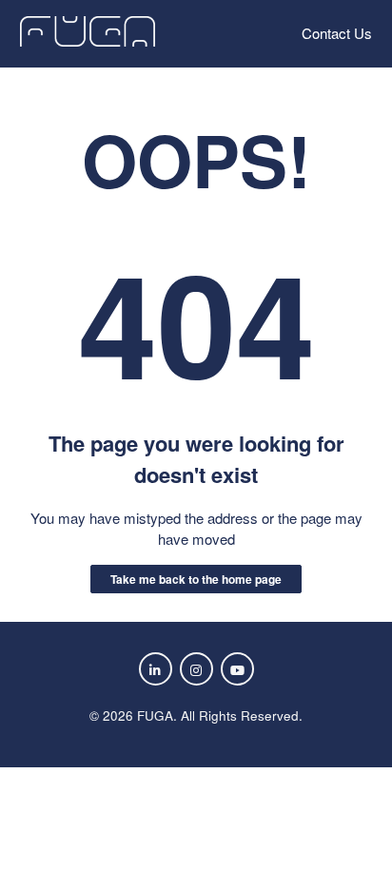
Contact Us (337, 33)
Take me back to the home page (196, 579)
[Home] (87, 40)
